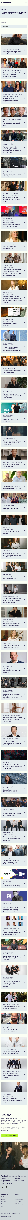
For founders (4, 1197)
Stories (3, 1206)
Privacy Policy (18, 1197)
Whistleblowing (19, 1204)
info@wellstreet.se (6, 1216)
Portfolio (3, 1201)
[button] (26, 2)
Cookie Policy (18, 1201)
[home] (6, 3)
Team (2, 1204)
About (3, 1199)
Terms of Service (19, 1199)
